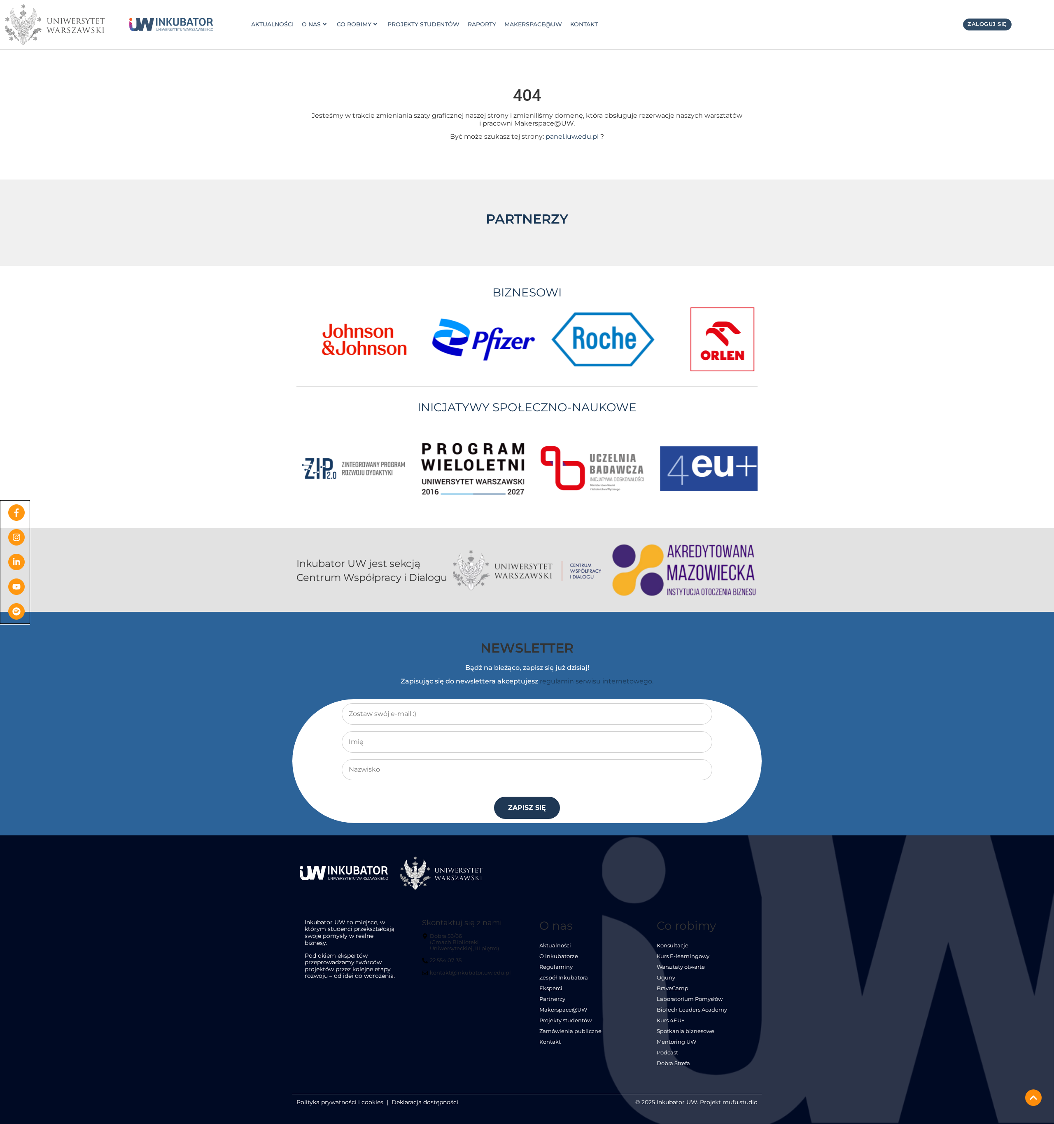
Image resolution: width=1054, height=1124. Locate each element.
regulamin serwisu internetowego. (596, 681)
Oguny (666, 978)
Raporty (482, 24)
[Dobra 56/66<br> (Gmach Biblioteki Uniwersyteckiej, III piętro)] (467, 945)
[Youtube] (16, 586)
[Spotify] (16, 611)
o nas (311, 24)
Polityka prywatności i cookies (339, 1102)
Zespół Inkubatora (563, 978)
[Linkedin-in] (16, 562)
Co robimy (354, 24)
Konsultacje (672, 945)
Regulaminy (556, 967)
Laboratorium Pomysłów (690, 999)
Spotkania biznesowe (685, 1031)
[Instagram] (16, 537)
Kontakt (584, 24)
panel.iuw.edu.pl (572, 136)
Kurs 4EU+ (670, 1020)
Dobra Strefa (673, 1063)
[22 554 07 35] (443, 964)
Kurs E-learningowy (683, 956)
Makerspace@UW (533, 24)
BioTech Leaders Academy (692, 1010)
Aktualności (272, 24)
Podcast (667, 1052)
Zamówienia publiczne (570, 1031)
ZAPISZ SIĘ (527, 808)
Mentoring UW (676, 1042)
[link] (171, 25)
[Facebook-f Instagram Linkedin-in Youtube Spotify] (15, 562)
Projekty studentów (423, 24)
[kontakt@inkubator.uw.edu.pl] (467, 976)
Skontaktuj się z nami (462, 922)
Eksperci (550, 988)
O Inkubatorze (558, 956)
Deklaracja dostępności (425, 1102)
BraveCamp (672, 988)
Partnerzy (552, 999)
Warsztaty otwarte (681, 967)
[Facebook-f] (16, 512)
